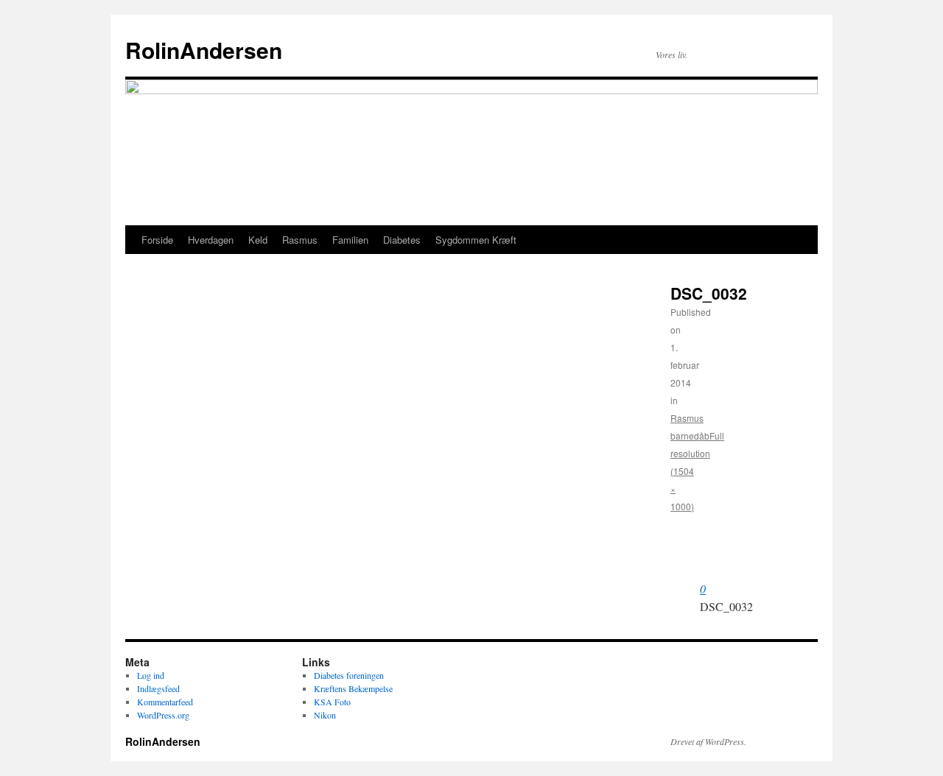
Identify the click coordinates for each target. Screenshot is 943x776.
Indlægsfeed (158, 688)
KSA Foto (332, 702)
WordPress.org (163, 715)
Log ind (150, 675)
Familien (350, 240)
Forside (157, 240)
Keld (257, 240)
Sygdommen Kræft (475, 240)
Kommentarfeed (165, 702)
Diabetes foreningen (349, 675)
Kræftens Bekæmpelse (353, 688)
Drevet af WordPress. (708, 741)
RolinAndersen (203, 50)
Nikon (325, 715)
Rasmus (300, 240)
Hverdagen (211, 240)
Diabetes (402, 240)
